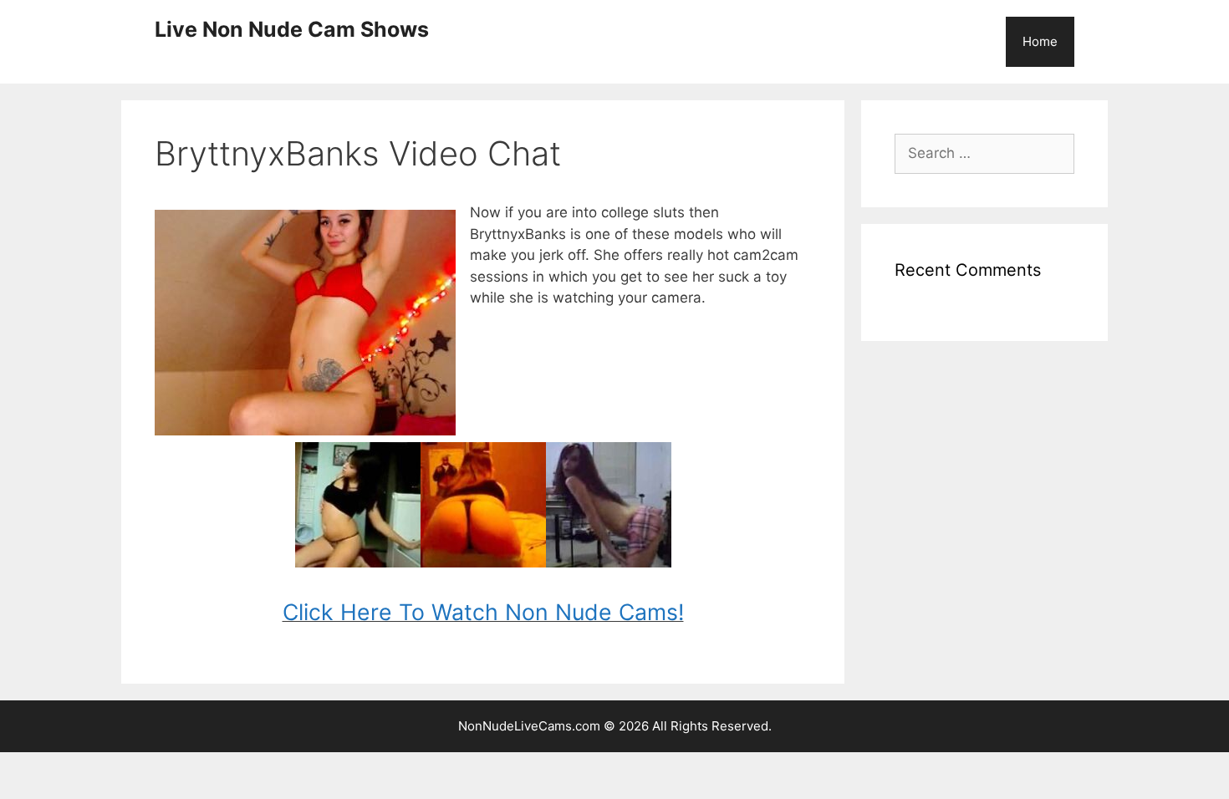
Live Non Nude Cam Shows (292, 29)
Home (1040, 41)
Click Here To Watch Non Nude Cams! (483, 611)
